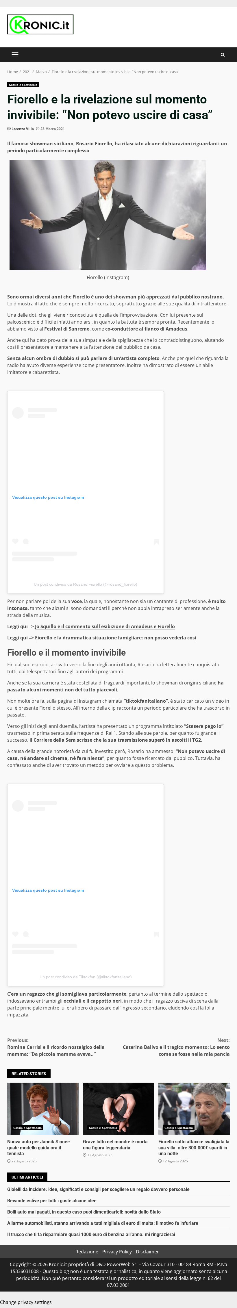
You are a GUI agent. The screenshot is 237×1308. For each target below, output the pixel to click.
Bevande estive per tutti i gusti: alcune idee (52, 1200)
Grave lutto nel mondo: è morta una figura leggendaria (118, 1109)
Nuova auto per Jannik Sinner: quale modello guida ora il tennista (43, 1109)
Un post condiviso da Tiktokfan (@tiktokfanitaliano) (86, 977)
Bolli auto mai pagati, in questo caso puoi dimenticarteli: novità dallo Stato (84, 1212)
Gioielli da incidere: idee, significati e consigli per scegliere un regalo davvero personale (98, 1189)
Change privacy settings (26, 1302)
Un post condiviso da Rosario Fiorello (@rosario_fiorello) (85, 584)
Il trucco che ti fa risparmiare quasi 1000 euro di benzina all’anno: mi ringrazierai (91, 1234)
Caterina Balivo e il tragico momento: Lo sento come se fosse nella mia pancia (176, 1047)
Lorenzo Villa (23, 128)
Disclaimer (147, 1251)
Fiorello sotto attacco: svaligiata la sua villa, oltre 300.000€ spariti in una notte (194, 1109)
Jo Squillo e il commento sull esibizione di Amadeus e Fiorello (105, 626)
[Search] (223, 54)
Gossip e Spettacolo (23, 85)
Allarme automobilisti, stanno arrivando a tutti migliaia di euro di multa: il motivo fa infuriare (102, 1223)
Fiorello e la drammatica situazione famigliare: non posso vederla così (115, 637)
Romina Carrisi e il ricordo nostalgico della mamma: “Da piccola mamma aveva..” (56, 1047)
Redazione (86, 1251)
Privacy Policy (117, 1251)
